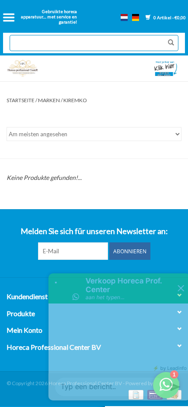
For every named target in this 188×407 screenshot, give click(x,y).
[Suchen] (168, 42)
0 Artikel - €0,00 (169, 17)
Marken (49, 100)
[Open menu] (8, 17)
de (135, 17)
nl (124, 17)
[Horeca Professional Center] (48, 68)
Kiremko (75, 100)
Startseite (21, 100)
